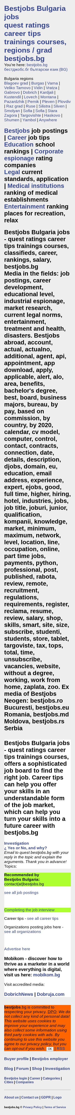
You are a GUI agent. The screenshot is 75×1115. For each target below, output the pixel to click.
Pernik (33, 101)
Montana (48, 97)
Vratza (51, 88)
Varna (52, 83)
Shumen (11, 120)
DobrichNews (18, 994)
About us (11, 1097)
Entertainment (24, 206)
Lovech (30, 97)
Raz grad (14, 106)
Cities (8, 1082)
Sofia (27, 111)
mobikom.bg (46, 974)
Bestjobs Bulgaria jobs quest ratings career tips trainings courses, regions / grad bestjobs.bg (35, 33)
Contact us (30, 1097)
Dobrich (30, 92)
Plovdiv (64, 101)
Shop (37, 1068)
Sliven (59, 106)
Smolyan (12, 111)
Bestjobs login (15, 1078)
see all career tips (43, 918)
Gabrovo (12, 92)
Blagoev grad (16, 83)
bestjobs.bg (37, 65)
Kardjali (46, 92)
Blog (8, 1068)
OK (50, 1048)
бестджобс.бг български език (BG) (36, 69)
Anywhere (48, 120)
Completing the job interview (29, 910)
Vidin (38, 88)
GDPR (46, 1097)
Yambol (29, 120)
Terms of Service (55, 1107)
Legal (12, 172)
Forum (22, 1068)
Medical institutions (36, 185)
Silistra (44, 106)
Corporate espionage (33, 155)
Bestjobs (17, 130)
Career (17, 137)
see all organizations (22, 931)
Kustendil (12, 97)
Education (19, 144)
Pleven (48, 101)
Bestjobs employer (50, 1059)
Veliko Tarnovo (17, 88)
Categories (51, 1078)
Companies (25, 1082)
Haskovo (52, 115)
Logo (57, 1097)
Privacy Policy (32, 1107)
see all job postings (21, 892)
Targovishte (30, 115)
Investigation (57, 1068)
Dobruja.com (51, 994)
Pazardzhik (14, 101)
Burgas (37, 83)
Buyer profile (16, 1059)
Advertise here (17, 949)
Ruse (30, 106)
